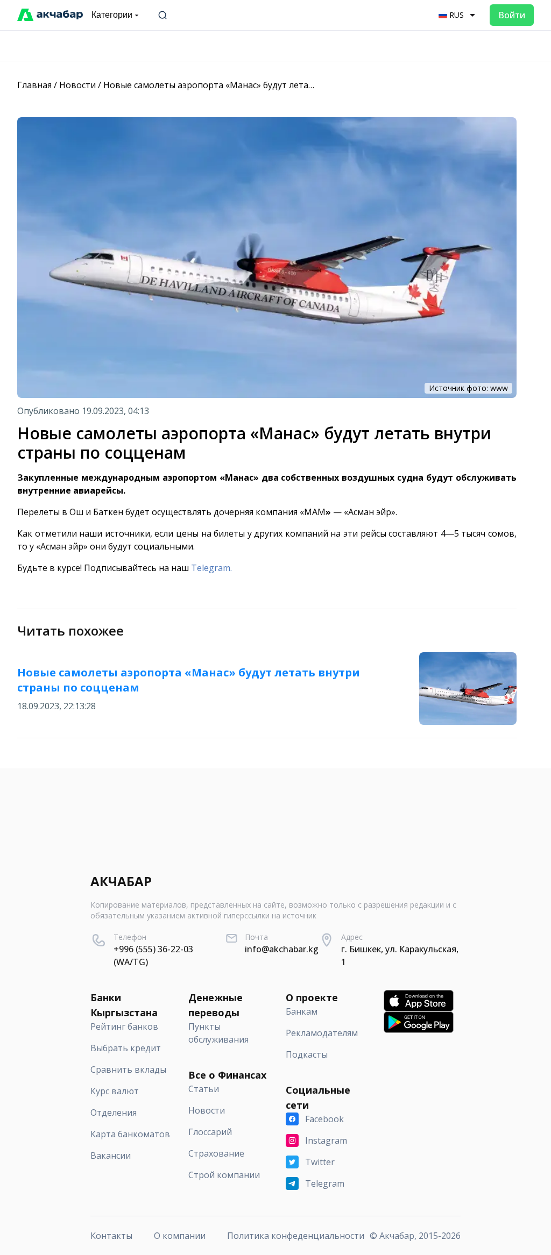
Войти (511, 15)
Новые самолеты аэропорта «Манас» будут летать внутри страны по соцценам (272, 85)
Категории (111, 14)
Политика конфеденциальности (295, 1236)
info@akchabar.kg (282, 949)
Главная (34, 85)
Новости (77, 85)
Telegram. (211, 568)
